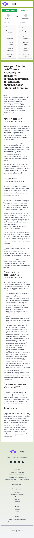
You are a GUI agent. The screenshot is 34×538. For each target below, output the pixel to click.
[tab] (9, 27)
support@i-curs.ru (17, 531)
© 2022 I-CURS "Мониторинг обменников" (17, 529)
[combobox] (9, 22)
